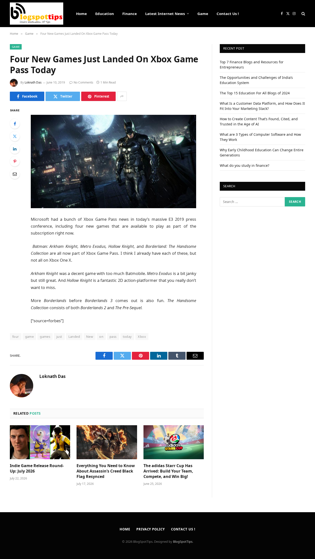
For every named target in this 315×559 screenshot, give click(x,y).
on (101, 336)
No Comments (83, 82)
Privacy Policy (150, 529)
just (59, 336)
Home (81, 13)
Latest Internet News (165, 13)
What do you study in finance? (244, 165)
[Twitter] (15, 136)
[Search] (302, 13)
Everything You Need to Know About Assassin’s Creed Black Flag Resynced (106, 471)
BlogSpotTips (182, 541)
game (29, 336)
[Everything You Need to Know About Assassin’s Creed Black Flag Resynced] (107, 442)
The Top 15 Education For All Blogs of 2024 (255, 93)
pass (113, 336)
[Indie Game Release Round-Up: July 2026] (40, 442)
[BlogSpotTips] (36, 13)
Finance (129, 13)
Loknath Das (33, 82)
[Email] (15, 174)
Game (202, 13)
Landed (74, 336)
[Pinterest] (15, 161)
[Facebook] (15, 124)
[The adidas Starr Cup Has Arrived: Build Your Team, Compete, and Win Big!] (173, 442)
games (45, 336)
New (89, 336)
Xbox (142, 336)
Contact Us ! (228, 13)
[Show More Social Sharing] (122, 96)
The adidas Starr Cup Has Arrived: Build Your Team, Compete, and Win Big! (168, 471)
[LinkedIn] (15, 149)
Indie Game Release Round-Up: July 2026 (37, 468)
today (127, 336)
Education (104, 13)
